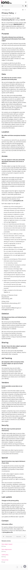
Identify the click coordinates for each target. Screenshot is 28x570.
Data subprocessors (7, 549)
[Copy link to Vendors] (11, 383)
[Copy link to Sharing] (10, 343)
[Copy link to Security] (11, 425)
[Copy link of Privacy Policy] (15, 13)
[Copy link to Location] (11, 132)
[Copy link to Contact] (11, 521)
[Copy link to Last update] (14, 497)
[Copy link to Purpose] (11, 34)
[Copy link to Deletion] (11, 314)
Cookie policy (5, 554)
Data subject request (7, 544)
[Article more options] (25, 10)
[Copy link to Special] (10, 458)
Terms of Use (5, 560)
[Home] (6, 2)
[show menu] (26, 2)
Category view (7, 9)
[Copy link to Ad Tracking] (14, 358)
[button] (8, 536)
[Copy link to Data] (8, 74)
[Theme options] (26, 6)
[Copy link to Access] (10, 156)
